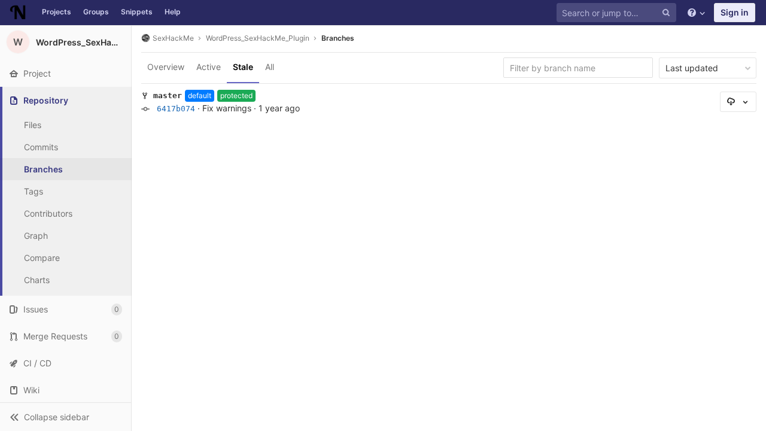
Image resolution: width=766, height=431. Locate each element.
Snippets (137, 11)
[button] (65, 416)
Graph (36, 235)
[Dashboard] (18, 12)
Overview (165, 67)
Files (32, 125)
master (167, 95)
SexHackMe (173, 38)
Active (208, 67)
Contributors (48, 213)
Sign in (735, 12)
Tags (33, 191)
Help (173, 11)
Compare (42, 258)
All (269, 67)
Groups (96, 11)
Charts (37, 280)
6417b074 (176, 108)
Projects (56, 11)
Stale (243, 67)
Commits (41, 147)
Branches (43, 169)
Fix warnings (226, 108)
